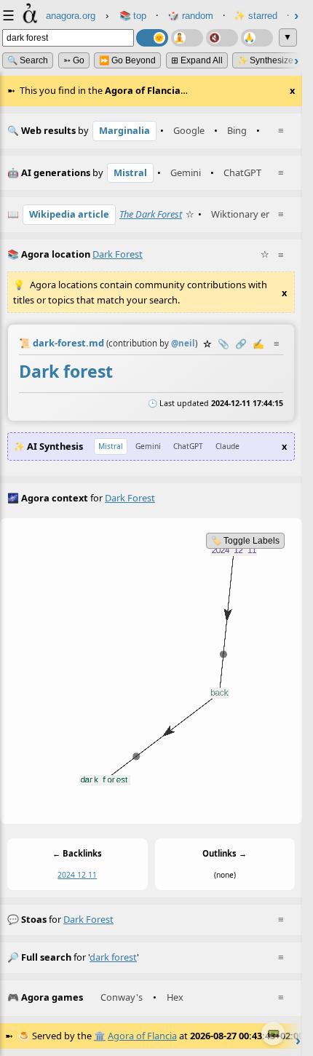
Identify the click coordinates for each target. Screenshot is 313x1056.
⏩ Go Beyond (127, 60)
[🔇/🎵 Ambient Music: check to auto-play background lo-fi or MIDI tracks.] (222, 38)
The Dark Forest (150, 214)
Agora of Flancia (142, 1035)
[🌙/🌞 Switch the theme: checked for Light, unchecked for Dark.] (152, 38)
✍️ (258, 343)
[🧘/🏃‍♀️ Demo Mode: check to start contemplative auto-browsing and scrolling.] (187, 38)
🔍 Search (27, 60)
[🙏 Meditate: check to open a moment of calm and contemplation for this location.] (257, 38)
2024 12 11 (77, 875)
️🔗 (241, 343)
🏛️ (100, 1035)
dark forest (88, 919)
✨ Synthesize (265, 60)
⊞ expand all (197, 60)
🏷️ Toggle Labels (245, 540)
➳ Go (73, 60)
